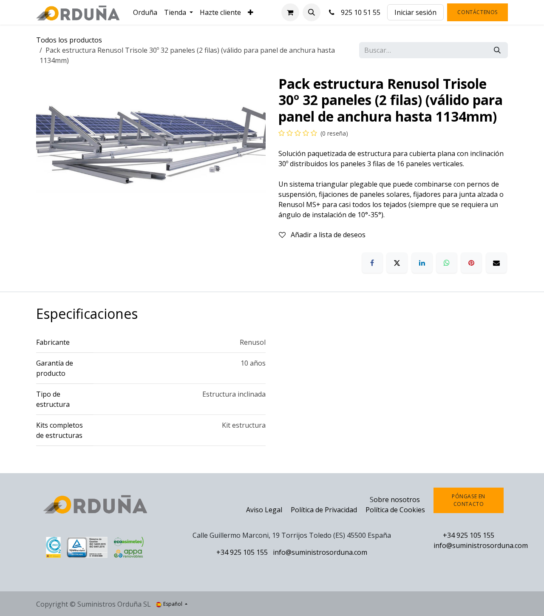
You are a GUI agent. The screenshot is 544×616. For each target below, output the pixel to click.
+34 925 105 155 (242, 552)
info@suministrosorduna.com (320, 552)
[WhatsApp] (446, 263)
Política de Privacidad (325, 509)
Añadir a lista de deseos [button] (327, 234)
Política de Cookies (395, 509)
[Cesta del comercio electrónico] (290, 12)
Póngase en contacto (468, 500)
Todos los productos (69, 40)
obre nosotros (397, 499)
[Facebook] (372, 263)
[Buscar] (497, 50)
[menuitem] (145, 12)
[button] (311, 12)
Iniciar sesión (415, 12)
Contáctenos (477, 12)
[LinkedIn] (422, 263)
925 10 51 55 (358, 12)
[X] (397, 263)
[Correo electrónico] (496, 263)
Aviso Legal (264, 509)
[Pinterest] (471, 263)
